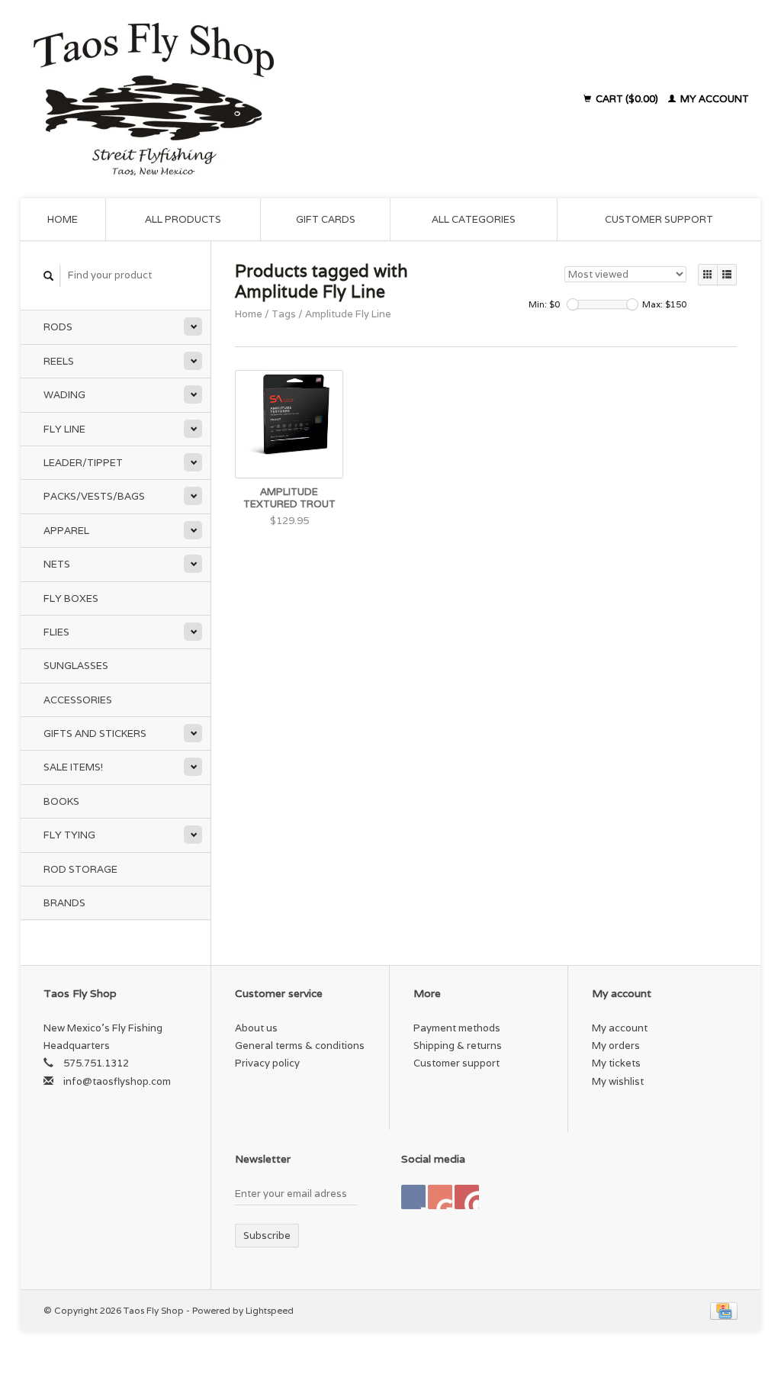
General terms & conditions (300, 1045)
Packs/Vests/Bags (94, 496)
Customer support (659, 219)
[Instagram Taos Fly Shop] (467, 1197)
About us (256, 1027)
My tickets (616, 1063)
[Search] (48, 276)
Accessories (77, 699)
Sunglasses (75, 665)
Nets (56, 564)
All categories (474, 219)
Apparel (66, 530)
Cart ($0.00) (626, 98)
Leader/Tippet (83, 462)
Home (62, 219)
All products (183, 219)
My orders (616, 1045)
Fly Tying (69, 834)
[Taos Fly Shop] (245, 99)
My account (713, 98)
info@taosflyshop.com (117, 1081)
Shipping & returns (457, 1045)
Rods (57, 326)
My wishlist (618, 1081)
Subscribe (267, 1235)
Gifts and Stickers (94, 733)
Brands (64, 902)
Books (61, 801)
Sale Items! (73, 767)
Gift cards (325, 219)
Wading (64, 394)
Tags (284, 313)
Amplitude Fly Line (348, 313)
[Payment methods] (724, 1310)
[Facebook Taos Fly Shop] (413, 1197)
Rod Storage (80, 869)
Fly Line (64, 429)
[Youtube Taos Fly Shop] (440, 1197)
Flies (56, 632)
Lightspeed (270, 1310)
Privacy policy (267, 1063)
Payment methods (456, 1027)
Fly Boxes (70, 598)
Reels (58, 361)
